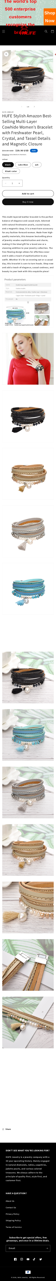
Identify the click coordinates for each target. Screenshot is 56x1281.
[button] (46, 31)
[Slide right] (34, 106)
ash (36, 164)
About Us (10, 1201)
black (8, 164)
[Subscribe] (47, 1248)
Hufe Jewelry (23, 1277)
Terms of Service (14, 1227)
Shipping (5, 154)
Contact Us (11, 1207)
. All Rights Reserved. (36, 1277)
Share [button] (8, 1129)
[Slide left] (22, 106)
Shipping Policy (13, 1220)
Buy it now (28, 201)
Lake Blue (23, 164)
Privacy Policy (12, 1214)
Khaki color (11, 171)
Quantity (6, 177)
